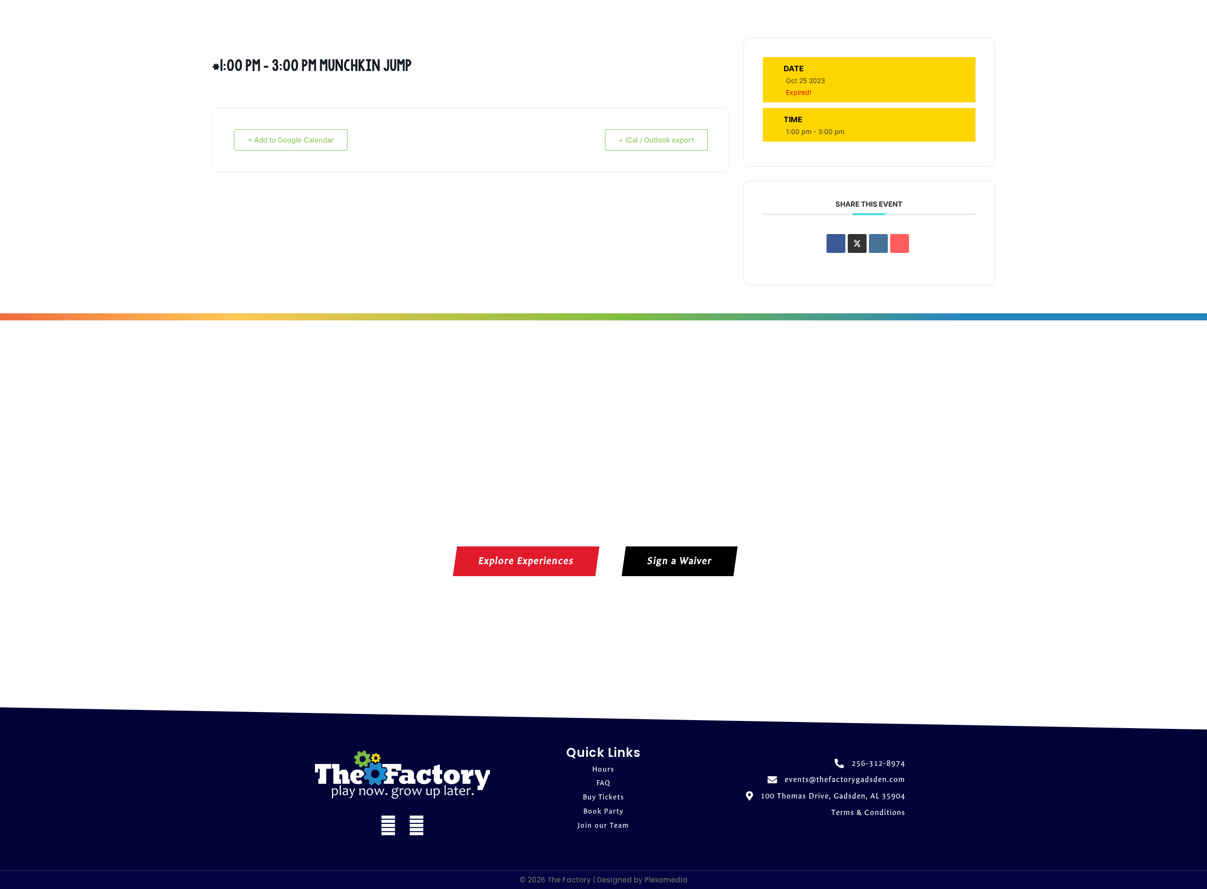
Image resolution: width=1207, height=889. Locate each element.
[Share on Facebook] (836, 243)
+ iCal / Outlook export (656, 139)
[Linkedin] (878, 243)
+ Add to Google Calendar (291, 139)
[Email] (899, 243)
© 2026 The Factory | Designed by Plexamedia (603, 880)
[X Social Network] (857, 243)
